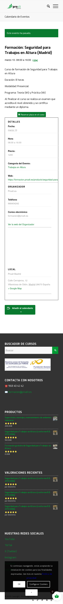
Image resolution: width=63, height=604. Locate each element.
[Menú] (54, 6)
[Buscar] (47, 6)
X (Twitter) (11, 551)
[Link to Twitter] (42, 600)
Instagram (10, 557)
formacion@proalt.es (20, 392)
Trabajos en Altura (17, 167)
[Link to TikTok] (37, 600)
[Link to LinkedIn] (33, 600)
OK (19, 584)
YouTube (10, 539)
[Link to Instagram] (46, 600)
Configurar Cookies (39, 584)
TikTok (8, 545)
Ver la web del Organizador (21, 224)
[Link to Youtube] (51, 600)
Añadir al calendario (22, 308)
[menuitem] (47, 6)
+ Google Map (15, 288)
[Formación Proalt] (26, 6)
